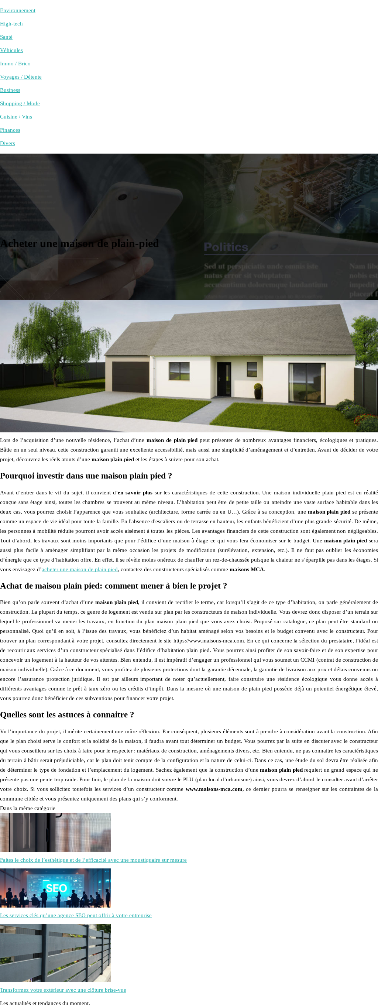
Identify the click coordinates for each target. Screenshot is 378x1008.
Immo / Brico (15, 63)
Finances (10, 130)
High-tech (11, 24)
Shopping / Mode (20, 103)
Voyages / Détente (21, 77)
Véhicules (11, 50)
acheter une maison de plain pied (80, 569)
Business (10, 90)
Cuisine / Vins (16, 117)
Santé (6, 37)
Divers (7, 143)
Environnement (17, 10)
